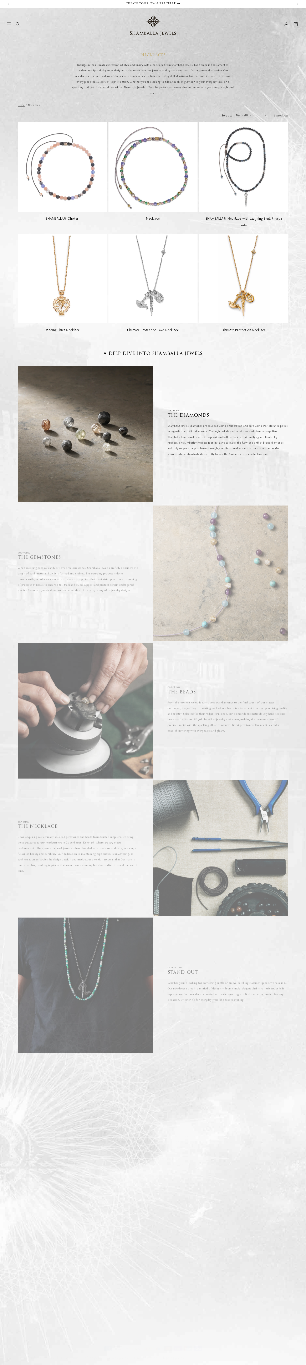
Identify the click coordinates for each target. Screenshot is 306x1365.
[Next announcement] (297, 4)
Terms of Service (163, 1257)
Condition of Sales (165, 1272)
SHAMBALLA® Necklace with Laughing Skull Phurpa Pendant (244, 221)
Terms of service (144, 1354)
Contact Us (228, 1286)
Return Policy (161, 1279)
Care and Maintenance (235, 1279)
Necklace (153, 218)
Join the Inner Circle (233, 1293)
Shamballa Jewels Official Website (52, 1354)
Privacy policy (117, 1354)
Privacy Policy (162, 1286)
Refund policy (93, 1354)
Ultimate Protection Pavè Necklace (153, 330)
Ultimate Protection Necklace (244, 330)
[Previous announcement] (8, 4)
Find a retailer (230, 1272)
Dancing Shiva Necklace (62, 330)
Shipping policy (173, 1354)
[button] (8, 24)
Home (21, 105)
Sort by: (226, 115)
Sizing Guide (229, 1257)
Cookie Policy (162, 1264)
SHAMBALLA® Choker (62, 218)
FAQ (224, 1264)
